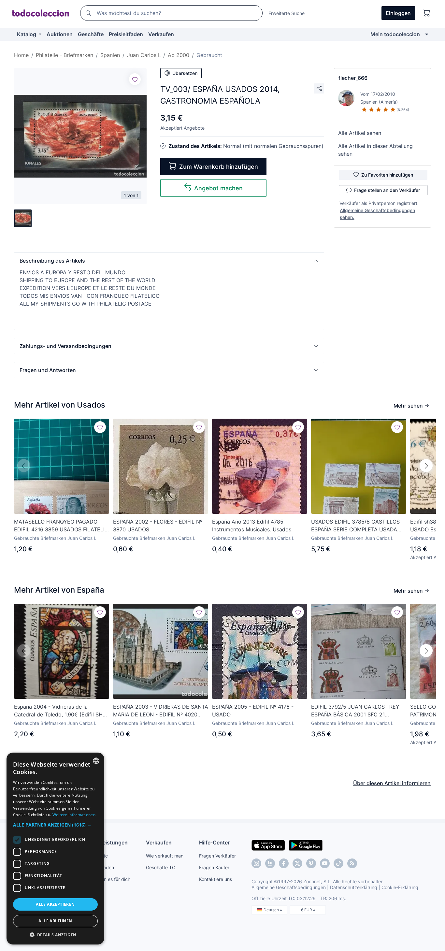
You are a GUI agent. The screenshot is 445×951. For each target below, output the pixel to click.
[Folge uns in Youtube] (325, 863)
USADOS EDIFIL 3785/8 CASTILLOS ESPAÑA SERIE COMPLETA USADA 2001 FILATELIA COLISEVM (355, 525)
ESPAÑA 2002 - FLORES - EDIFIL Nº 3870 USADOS (157, 525)
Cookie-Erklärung (399, 887)
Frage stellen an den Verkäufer (387, 190)
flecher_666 (352, 78)
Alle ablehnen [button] (55, 921)
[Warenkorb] (427, 13)
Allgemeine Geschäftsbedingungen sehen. (377, 214)
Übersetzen (184, 73)
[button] (169, 261)
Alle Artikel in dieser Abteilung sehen (375, 150)
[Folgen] (135, 79)
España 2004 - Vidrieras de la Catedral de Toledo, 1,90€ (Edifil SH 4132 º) (58, 710)
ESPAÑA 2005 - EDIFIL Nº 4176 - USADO (253, 710)
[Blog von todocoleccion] (352, 863)
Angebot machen (218, 188)
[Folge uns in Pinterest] (311, 863)
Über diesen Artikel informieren (392, 783)
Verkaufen (161, 34)
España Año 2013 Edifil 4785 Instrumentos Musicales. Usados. (252, 525)
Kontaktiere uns (215, 879)
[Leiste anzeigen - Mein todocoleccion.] (427, 34)
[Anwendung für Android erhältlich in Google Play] (306, 845)
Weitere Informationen (73, 814)
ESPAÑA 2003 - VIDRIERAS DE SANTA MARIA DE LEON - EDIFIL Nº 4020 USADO (160, 710)
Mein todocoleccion (395, 34)
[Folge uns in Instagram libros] (270, 863)
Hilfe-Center (214, 842)
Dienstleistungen (106, 842)
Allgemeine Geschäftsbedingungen (288, 887)
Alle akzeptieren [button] (55, 904)
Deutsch (272, 909)
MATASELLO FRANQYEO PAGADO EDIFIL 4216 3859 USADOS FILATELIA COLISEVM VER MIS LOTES (61, 525)
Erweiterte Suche (286, 13)
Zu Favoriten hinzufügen (387, 175)
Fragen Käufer (214, 867)
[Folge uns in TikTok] (338, 863)
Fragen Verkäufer (217, 855)
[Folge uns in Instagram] (256, 863)
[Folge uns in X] (297, 863)
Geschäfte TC (160, 867)
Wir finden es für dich (107, 879)
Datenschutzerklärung (353, 887)
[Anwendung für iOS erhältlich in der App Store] (268, 845)
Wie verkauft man (164, 855)
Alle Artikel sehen (359, 133)
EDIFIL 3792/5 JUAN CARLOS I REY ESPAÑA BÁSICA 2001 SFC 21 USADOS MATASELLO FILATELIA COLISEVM (355, 710)
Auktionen (60, 34)
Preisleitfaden (126, 34)
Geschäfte (91, 34)
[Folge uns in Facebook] (284, 863)
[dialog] (55, 848)
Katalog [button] (27, 34)
